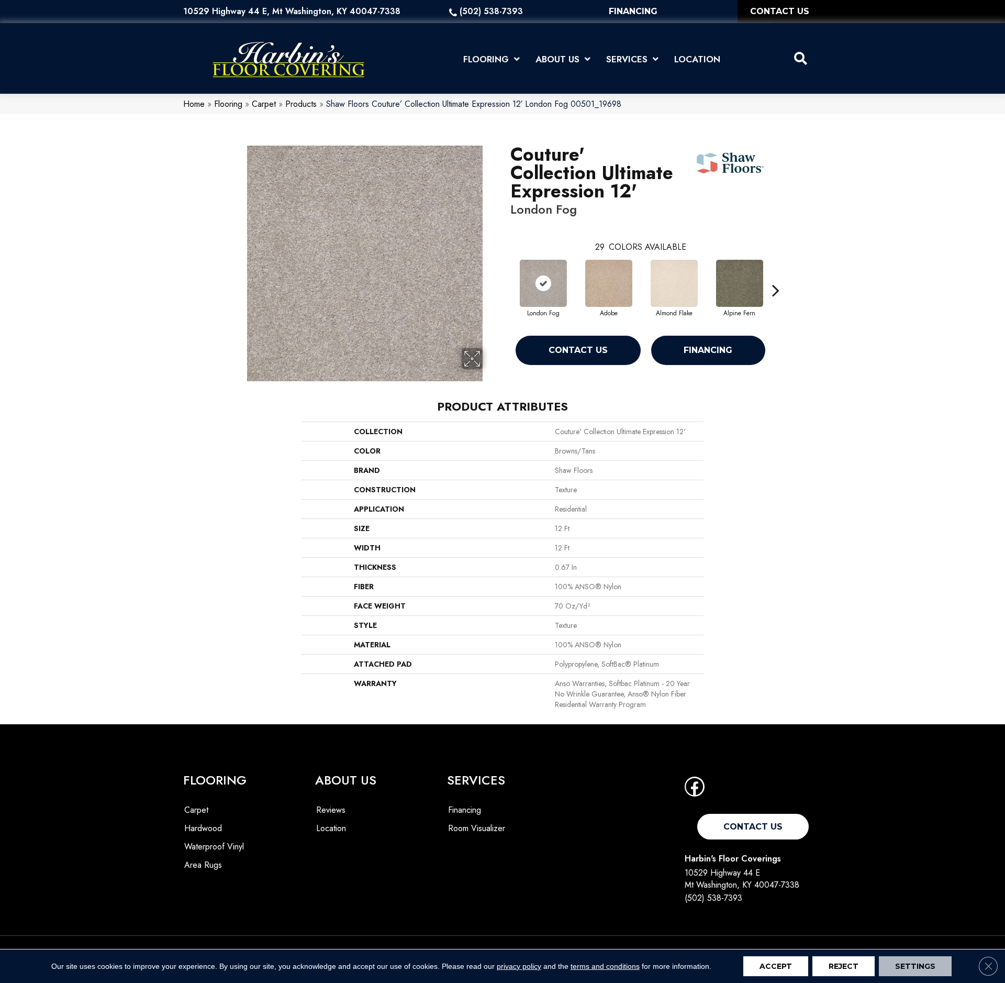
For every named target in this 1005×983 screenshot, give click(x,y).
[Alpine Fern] (739, 283)
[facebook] (695, 790)
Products (301, 104)
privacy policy (519, 966)
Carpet (264, 104)
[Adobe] (609, 283)
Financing (708, 350)
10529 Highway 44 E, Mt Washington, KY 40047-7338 (291, 11)
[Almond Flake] (674, 283)
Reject (843, 966)
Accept (776, 966)
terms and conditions (605, 966)
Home (194, 104)
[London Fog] (543, 283)
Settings (915, 966)
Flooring (228, 104)
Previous (505, 274)
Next (776, 274)
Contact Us (578, 350)
